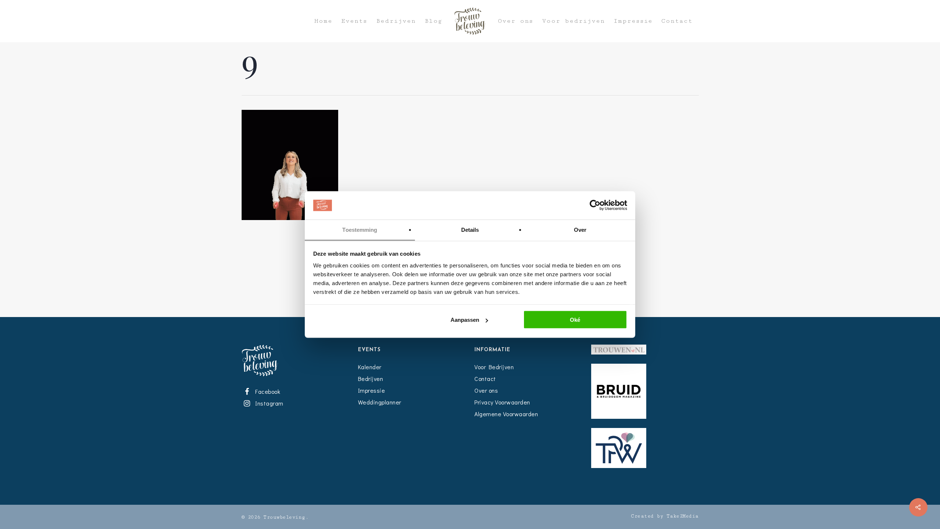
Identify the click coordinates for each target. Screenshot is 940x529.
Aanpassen (465, 320)
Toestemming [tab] (359, 229)
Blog (433, 21)
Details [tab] (470, 229)
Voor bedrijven (573, 21)
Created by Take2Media (665, 516)
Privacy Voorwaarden (502, 402)
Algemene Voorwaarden (506, 414)
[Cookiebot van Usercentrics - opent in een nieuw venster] (595, 205)
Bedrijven (396, 21)
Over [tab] (580, 229)
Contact (677, 21)
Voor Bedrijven (494, 367)
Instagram (268, 403)
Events (354, 21)
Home (323, 21)
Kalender (370, 367)
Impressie (633, 21)
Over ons (515, 21)
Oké (575, 320)
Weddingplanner (379, 402)
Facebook (267, 391)
